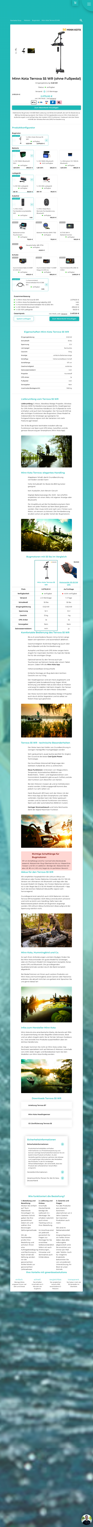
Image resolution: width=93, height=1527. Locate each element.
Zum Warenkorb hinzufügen (46, 108)
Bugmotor (36, 20)
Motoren (27, 20)
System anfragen (24, 319)
